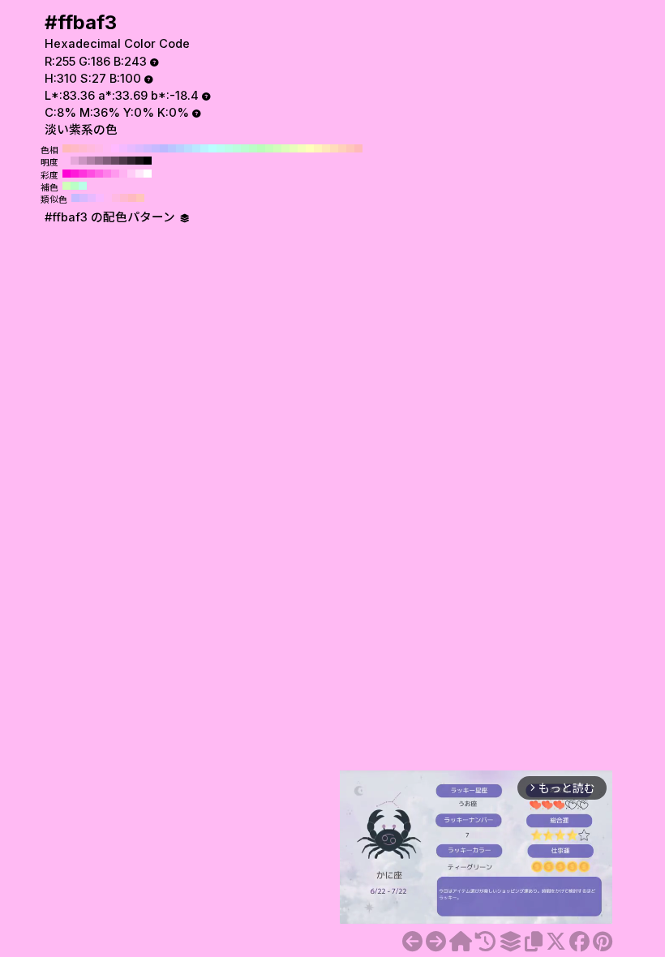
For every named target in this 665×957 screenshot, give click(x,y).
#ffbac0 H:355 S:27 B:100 (132, 198)
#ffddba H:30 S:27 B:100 (334, 148)
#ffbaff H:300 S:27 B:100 (115, 148)
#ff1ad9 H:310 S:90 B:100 (75, 174)
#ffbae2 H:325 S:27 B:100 (116, 198)
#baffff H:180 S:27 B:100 (212, 148)
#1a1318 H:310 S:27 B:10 (139, 161)
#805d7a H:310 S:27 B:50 (107, 161)
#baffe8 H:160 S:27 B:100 (229, 148)
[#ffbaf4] (436, 941)
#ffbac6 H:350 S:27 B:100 (75, 148)
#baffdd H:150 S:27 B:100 (237, 148)
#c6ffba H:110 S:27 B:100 (269, 148)
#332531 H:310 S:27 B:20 (131, 161)
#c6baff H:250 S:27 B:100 (156, 148)
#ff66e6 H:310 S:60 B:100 (99, 174)
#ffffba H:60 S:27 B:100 (310, 148)
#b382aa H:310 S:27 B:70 (91, 161)
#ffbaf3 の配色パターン (111, 217)
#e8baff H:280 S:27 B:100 (131, 148)
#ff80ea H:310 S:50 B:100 (107, 174)
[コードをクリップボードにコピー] (534, 941)
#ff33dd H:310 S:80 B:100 (83, 174)
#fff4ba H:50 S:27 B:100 (318, 148)
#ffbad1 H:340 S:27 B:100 (83, 148)
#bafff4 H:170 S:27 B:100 (221, 148)
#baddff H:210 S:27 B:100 (188, 148)
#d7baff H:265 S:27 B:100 (83, 198)
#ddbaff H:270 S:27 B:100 (139, 148)
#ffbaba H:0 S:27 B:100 (358, 148)
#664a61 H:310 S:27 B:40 (115, 161)
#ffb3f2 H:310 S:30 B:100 (123, 174)
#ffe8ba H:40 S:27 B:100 (326, 148)
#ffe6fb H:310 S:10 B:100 (139, 174)
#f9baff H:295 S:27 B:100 (100, 198)
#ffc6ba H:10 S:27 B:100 (350, 148)
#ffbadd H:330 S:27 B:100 (91, 148)
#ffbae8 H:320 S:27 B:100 (99, 148)
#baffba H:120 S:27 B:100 (261, 148)
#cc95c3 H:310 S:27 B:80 (83, 161)
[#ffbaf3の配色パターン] (510, 941)
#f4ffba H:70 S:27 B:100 (302, 148)
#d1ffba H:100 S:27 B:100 (277, 148)
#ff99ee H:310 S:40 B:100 (115, 174)
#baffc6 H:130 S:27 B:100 (253, 148)
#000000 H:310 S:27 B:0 (148, 161)
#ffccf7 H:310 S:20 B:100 (131, 174)
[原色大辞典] (460, 941)
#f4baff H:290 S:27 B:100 (123, 148)
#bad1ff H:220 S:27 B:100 (180, 148)
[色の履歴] (485, 941)
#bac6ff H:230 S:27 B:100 (172, 148)
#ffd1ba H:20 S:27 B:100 (342, 148)
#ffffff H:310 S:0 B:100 (148, 174)
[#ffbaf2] (412, 941)
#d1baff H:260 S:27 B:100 (148, 148)
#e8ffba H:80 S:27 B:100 (294, 148)
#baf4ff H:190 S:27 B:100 (204, 148)
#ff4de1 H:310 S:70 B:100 (91, 174)
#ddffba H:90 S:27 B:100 (285, 148)
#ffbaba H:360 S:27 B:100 (66, 148)
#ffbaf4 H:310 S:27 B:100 (107, 148)
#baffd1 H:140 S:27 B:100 (245, 148)
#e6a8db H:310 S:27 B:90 (75, 161)
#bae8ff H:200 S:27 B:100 (196, 148)
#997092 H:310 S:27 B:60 (99, 161)
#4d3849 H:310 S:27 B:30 (123, 161)
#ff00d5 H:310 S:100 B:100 (66, 174)
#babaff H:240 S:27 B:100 (164, 148)
